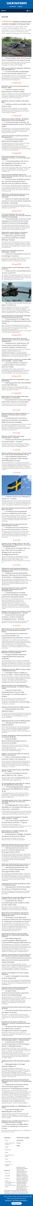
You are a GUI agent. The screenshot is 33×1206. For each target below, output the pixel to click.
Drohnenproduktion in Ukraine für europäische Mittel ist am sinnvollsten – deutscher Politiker (15, 365)
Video (18, 1145)
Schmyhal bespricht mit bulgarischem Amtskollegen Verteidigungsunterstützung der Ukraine (16, 321)
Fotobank (19, 6)
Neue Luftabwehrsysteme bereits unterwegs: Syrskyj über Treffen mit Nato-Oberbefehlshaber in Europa (15, 459)
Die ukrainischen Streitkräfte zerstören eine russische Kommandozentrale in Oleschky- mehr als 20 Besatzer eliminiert (16, 181)
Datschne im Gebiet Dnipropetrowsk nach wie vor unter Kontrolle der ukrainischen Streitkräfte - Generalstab (16, 201)
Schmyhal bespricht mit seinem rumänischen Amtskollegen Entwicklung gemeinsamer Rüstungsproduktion (14, 595)
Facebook (15, 79)
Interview (19, 1140)
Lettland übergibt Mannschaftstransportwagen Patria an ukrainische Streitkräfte (14, 741)
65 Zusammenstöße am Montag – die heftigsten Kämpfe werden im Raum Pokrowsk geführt (16, 124)
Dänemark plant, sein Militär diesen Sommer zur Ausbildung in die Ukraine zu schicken (15, 1126)
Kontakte (7, 1175)
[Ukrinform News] (16, 3)
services (7, 1178)
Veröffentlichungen (23, 1137)
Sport (6, 1159)
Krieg (6, 1140)
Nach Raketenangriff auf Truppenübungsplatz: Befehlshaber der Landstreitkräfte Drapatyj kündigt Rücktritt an (16, 940)
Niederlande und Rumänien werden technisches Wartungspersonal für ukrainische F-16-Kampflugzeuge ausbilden (15, 1087)
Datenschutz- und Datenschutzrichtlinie (15, 1200)
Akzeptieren (16, 1203)
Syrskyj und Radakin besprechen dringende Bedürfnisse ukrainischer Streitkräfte (14, 657)
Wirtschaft (7, 1149)
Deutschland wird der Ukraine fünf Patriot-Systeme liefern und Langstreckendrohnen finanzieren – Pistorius (16, 636)
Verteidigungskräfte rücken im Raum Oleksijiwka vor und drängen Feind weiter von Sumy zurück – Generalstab (16, 807)
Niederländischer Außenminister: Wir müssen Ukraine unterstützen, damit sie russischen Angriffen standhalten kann (15, 345)
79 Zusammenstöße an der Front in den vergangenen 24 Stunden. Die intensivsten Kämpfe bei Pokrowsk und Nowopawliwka (16, 221)
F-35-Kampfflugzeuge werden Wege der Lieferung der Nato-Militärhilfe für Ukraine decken (16, 789)
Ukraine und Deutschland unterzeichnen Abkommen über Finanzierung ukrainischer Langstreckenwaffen (16, 960)
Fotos (18, 1143)
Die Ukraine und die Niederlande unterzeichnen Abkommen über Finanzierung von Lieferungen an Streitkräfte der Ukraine (16, 920)
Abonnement (12, 6)
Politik (6, 1147)
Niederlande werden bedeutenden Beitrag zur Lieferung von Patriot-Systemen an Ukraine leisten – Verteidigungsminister (16, 575)
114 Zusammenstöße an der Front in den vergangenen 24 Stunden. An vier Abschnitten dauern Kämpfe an (15, 163)
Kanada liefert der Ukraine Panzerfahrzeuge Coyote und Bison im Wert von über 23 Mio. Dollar (15, 903)
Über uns (7, 1173)
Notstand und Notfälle (8, 1165)
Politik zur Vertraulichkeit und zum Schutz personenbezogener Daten (10, 1183)
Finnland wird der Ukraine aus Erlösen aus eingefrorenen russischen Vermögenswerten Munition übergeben (16, 1029)
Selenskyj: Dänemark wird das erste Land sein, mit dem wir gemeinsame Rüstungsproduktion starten (15, 850)
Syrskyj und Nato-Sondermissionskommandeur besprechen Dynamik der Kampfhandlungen (15, 993)
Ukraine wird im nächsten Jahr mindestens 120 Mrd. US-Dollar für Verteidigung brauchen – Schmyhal (13, 617)
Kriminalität (8, 1161)
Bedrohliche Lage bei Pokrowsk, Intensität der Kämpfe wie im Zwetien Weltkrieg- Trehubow (14, 238)
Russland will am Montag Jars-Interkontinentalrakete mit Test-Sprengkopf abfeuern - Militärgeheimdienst (15, 1044)
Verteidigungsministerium (22, 983)
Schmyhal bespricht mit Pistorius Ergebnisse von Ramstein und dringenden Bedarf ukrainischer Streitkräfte (15, 420)
